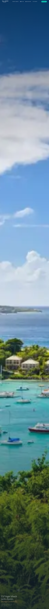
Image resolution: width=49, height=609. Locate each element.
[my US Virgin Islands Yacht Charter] (5, 1)
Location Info (28, 1)
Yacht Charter (15, 1)
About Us (22, 1)
